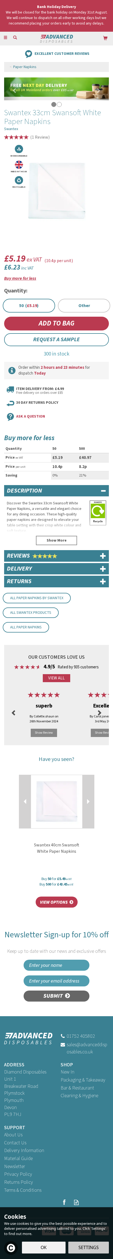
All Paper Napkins (26, 627)
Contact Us (15, 1142)
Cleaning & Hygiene (79, 1095)
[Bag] (105, 38)
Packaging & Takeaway (83, 1080)
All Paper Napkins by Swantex (36, 598)
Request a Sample (56, 339)
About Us (13, 1134)
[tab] (56, 490)
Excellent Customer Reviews (62, 53)
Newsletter (14, 1166)
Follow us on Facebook (64, 1202)
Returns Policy (18, 1182)
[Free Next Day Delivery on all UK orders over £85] (56, 89)
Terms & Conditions (22, 1190)
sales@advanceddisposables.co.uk (87, 1048)
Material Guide (18, 1158)
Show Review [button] (44, 732)
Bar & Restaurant (77, 1088)
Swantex (11, 129)
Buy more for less (20, 278)
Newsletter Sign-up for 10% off (56, 942)
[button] (12, 88)
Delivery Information (24, 1150)
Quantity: (15, 291)
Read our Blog (76, 1202)
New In (67, 1072)
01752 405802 (81, 1036)
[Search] (15, 38)
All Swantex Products (30, 612)
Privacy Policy (18, 1174)
